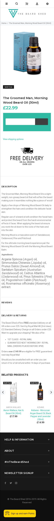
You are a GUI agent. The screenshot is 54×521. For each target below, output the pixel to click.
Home (4, 23)
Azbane (40, 407)
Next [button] (51, 392)
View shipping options (13, 139)
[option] (27, 52)
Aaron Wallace (13, 407)
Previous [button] (3, 392)
